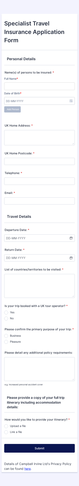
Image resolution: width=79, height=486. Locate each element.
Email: (10, 193)
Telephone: (13, 173)
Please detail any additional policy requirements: (38, 352)
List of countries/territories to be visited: (34, 269)
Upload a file (18, 426)
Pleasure (15, 341)
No (12, 318)
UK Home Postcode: (20, 153)
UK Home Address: (19, 125)
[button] (71, 238)
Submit (39, 448)
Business (15, 335)
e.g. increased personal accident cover (24, 384)
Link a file (16, 432)
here (27, 469)
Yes (12, 312)
